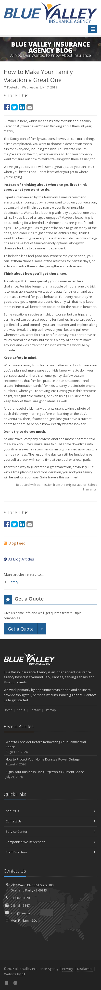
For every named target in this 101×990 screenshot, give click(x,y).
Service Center (16, 831)
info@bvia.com (22, 913)
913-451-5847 (20, 905)
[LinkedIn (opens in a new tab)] (22, 107)
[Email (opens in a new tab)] (29, 107)
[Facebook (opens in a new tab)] (7, 107)
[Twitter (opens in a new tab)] (14, 107)
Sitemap (50, 710)
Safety (13, 582)
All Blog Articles (21, 559)
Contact (35, 710)
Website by (14, 974)
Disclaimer (85, 968)
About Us (12, 811)
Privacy (67, 968)
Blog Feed (16, 543)
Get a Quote (21, 629)
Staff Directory (16, 852)
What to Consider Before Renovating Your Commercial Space (46, 747)
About (21, 710)
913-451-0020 (20, 898)
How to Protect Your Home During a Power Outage (43, 761)
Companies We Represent (25, 842)
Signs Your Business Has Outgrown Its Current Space (45, 774)
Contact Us (14, 821)
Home (8, 710)
